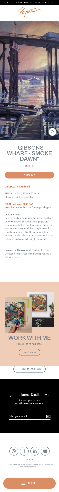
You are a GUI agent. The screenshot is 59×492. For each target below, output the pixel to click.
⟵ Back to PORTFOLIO (29, 368)
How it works (29, 352)
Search (29, 459)
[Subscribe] (47, 416)
